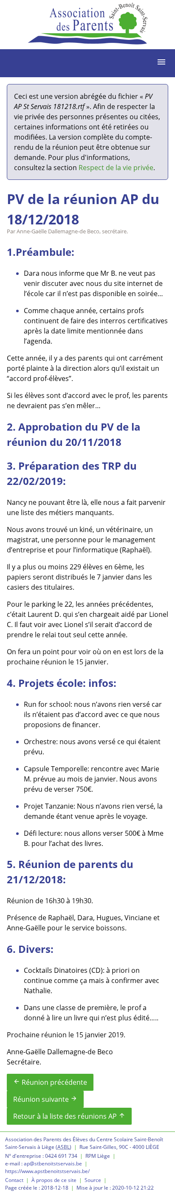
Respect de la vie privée (116, 167)
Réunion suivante (45, 1099)
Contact (14, 1180)
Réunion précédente (50, 1082)
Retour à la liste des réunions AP (69, 1116)
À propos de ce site (53, 1180)
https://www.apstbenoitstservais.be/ (47, 1171)
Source (93, 1180)
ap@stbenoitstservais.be (53, 1163)
